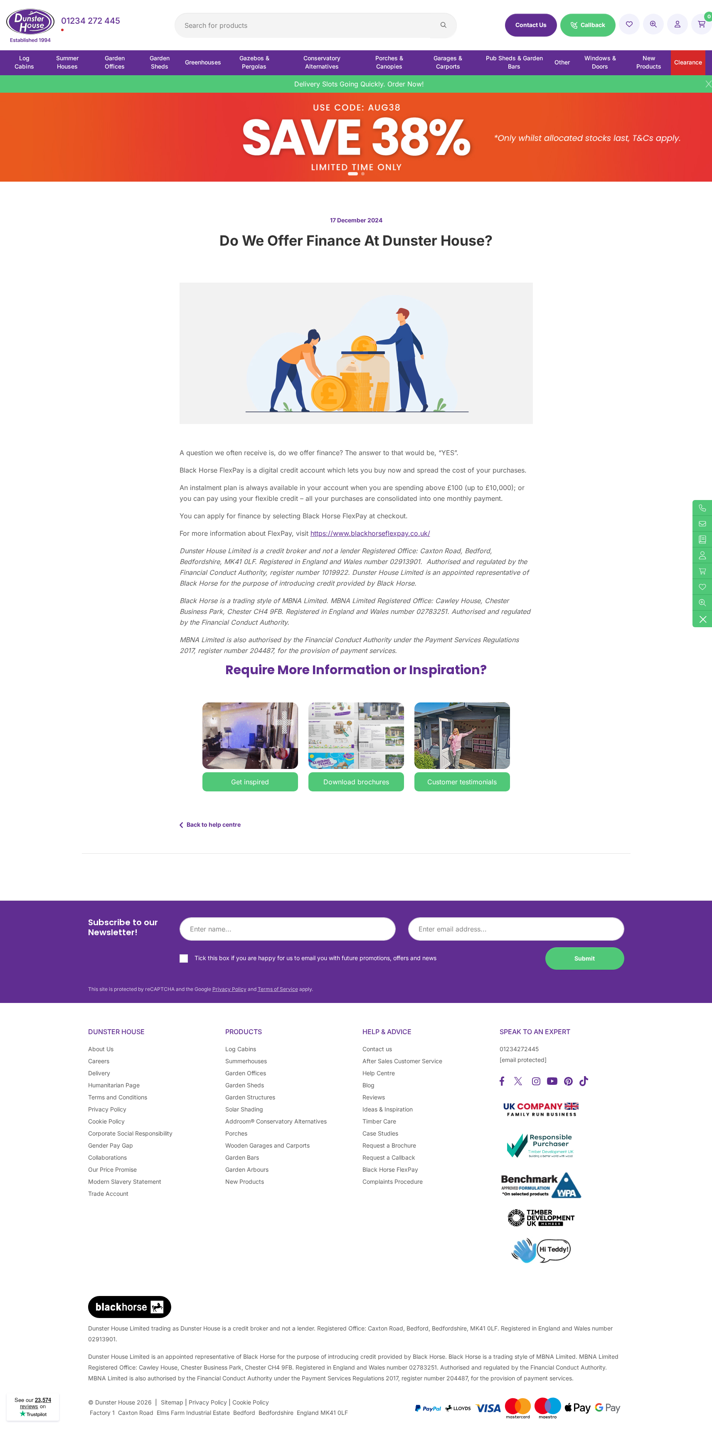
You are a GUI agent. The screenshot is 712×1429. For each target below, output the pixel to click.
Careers (98, 1060)
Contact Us (531, 24)
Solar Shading (244, 1109)
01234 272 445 (90, 21)
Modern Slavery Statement (124, 1181)
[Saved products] (629, 24)
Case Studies (380, 1133)
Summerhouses (246, 1060)
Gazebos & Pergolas (254, 62)
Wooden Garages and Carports (267, 1145)
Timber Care (379, 1121)
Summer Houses (67, 62)
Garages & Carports (448, 62)
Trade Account (108, 1193)
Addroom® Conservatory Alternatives (276, 1121)
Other (562, 62)
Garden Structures (250, 1097)
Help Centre (378, 1073)
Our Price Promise (112, 1169)
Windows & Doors (600, 62)
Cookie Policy (106, 1121)
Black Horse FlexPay (390, 1169)
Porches (236, 1133)
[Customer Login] (677, 24)
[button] (588, 25)
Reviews (373, 1097)
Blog (368, 1085)
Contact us (377, 1048)
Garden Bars (242, 1157)
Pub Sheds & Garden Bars (514, 62)
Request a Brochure (389, 1145)
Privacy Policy (229, 989)
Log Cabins (24, 62)
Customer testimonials (462, 782)
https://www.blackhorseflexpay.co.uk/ (370, 533)
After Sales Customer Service (402, 1060)
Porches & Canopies (389, 62)
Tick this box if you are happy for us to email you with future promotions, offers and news (315, 957)
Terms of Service (278, 989)
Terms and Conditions (117, 1097)
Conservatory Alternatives (321, 62)
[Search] (443, 25)
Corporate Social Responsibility (130, 1133)
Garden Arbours (247, 1169)
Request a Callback (388, 1157)
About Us (100, 1048)
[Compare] (653, 24)
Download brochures (356, 782)
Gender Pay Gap (110, 1145)
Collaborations (107, 1157)
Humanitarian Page (114, 1085)
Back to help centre (212, 824)
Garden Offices (115, 62)
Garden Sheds (160, 62)
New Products (648, 62)
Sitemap (172, 1402)
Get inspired (250, 782)
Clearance (688, 62)
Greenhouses (203, 62)
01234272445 (519, 1048)
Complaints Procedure (392, 1181)
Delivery (99, 1073)
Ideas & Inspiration (387, 1109)
